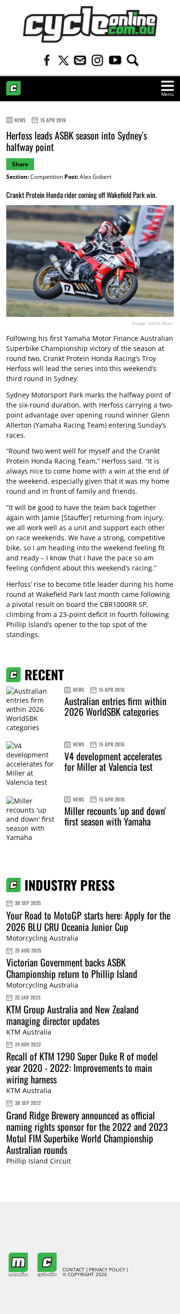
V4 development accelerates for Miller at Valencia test (113, 761)
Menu (167, 94)
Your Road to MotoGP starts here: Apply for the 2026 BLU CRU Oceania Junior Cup (88, 921)
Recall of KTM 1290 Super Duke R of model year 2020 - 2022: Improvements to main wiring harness (82, 1067)
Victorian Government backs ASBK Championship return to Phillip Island (71, 968)
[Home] (90, 24)
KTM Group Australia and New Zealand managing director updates (72, 1015)
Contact (73, 1269)
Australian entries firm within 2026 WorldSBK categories (115, 706)
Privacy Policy (107, 1269)
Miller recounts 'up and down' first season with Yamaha (115, 815)
